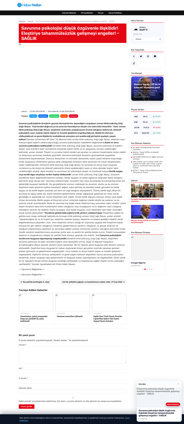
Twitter (33, 116)
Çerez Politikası (115, 13)
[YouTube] (155, 56)
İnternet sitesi (25, 388)
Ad (21, 368)
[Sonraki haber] (159, 80)
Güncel (30, 21)
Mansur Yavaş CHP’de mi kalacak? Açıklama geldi (146, 153)
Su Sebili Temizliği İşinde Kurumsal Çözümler (146, 148)
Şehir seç (137, 34)
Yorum (23, 345)
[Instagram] (148, 56)
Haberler (22, 21)
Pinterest (73, 116)
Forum (101, 13)
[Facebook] (134, 56)
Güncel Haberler (69, 13)
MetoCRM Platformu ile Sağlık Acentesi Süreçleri (148, 158)
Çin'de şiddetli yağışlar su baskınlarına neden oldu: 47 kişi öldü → (93, 282)
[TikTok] (134, 63)
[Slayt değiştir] (143, 269)
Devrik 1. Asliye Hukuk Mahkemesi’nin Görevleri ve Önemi (147, 171)
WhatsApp (54, 116)
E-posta (23, 378)
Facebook (43, 116)
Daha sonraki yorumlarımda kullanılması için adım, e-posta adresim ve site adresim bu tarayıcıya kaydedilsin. (70, 401)
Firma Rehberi (87, 13)
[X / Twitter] (141, 56)
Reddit (64, 116)
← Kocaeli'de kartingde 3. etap (35, 282)
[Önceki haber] (154, 80)
